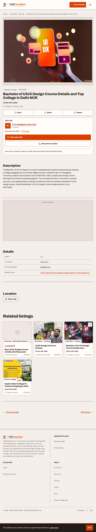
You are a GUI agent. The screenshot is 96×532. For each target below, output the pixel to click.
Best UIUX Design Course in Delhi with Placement (16, 351)
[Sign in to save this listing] (28, 324)
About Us (57, 474)
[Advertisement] (48, 221)
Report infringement (61, 500)
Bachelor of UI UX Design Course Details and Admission (77, 348)
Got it (89, 527)
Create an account (9, 474)
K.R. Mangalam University (24, 124)
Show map (12, 299)
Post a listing (58, 448)
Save (19, 112)
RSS (91, 510)
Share (49, 112)
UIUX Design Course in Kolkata (45, 347)
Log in (5, 467)
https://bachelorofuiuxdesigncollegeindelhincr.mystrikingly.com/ (65, 273)
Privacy (57, 481)
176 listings (25, 131)
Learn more (54, 528)
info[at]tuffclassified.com (33, 510)
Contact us (58, 467)
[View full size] (48, 51)
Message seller (16, 137)
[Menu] (90, 5)
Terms (56, 487)
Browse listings (59, 441)
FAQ (55, 494)
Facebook (80, 510)
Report (79, 112)
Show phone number (49, 144)
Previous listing (12, 412)
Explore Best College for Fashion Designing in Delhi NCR (16, 386)
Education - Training (10, 89)
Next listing (85, 412)
